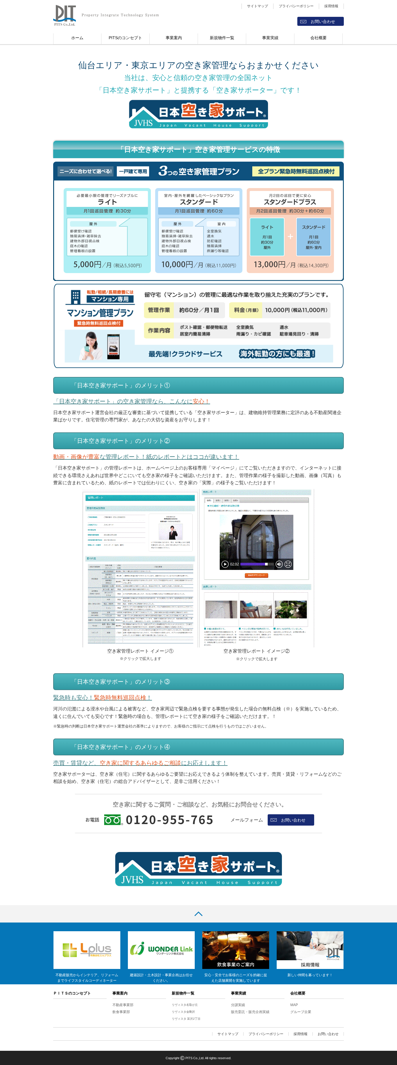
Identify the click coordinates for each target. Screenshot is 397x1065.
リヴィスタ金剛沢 (183, 1011)
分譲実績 (238, 1005)
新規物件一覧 (222, 37)
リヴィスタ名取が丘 (185, 1004)
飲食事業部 (121, 1012)
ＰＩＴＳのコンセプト (72, 993)
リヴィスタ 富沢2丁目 (186, 1018)
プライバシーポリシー (296, 6)
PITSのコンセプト (125, 37)
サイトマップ (257, 6)
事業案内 (174, 37)
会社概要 (318, 37)
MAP (294, 1005)
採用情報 (331, 6)
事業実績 (270, 37)
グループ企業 (300, 1012)
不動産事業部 (122, 1005)
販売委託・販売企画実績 (250, 1012)
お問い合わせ (323, 21)
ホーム (77, 37)
